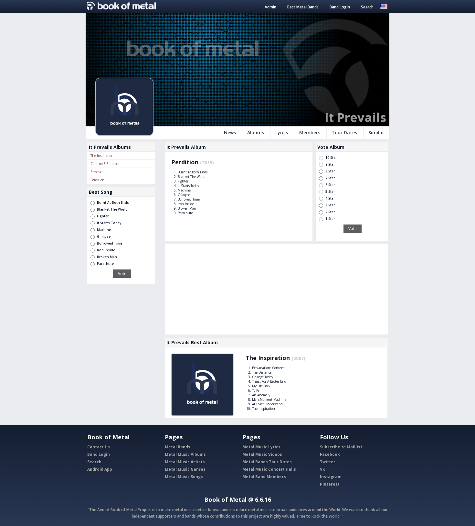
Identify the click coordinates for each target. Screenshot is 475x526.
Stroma (95, 172)
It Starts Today (109, 223)
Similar (376, 132)
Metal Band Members (264, 476)
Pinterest (330, 484)
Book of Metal (225, 499)
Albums (255, 132)
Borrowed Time (109, 243)
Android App (99, 469)
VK (322, 469)
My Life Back (261, 386)
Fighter (103, 216)
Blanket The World (112, 209)
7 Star (330, 178)
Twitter (327, 462)
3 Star (330, 205)
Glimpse (104, 236)
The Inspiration (101, 155)
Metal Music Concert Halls (269, 469)
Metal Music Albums (185, 454)
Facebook (330, 454)
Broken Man (107, 257)
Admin (270, 7)
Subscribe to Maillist (341, 447)
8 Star (330, 171)
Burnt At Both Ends (113, 202)
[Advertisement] (276, 289)
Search (367, 7)
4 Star (330, 198)
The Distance (261, 372)
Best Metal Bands (303, 7)
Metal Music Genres (185, 469)
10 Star (331, 157)
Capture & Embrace (104, 163)
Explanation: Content (268, 368)
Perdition (97, 180)
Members (309, 132)
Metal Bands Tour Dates (267, 462)
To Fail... (258, 390)
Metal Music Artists (185, 462)
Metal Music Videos (262, 454)
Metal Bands (177, 447)
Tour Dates (344, 132)
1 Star (330, 218)
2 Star (330, 212)
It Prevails (355, 117)
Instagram (331, 476)
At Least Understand (267, 404)
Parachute (105, 263)
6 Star (330, 184)
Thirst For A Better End (269, 381)
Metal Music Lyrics (261, 447)
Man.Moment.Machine (269, 399)
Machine (104, 229)
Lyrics (281, 132)
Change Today (262, 377)
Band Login (340, 7)
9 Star (330, 164)
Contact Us (98, 447)
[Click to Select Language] (383, 6)
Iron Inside (106, 250)
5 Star (330, 191)
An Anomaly (261, 395)
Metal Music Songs (184, 476)
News (230, 132)
